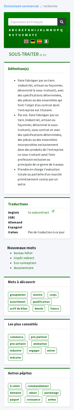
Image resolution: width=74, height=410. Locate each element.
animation (40, 343)
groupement (18, 294)
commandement (38, 386)
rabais (33, 392)
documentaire (24, 268)
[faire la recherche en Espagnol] (40, 41)
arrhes (52, 399)
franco (54, 308)
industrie (15, 350)
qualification (41, 301)
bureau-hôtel (23, 253)
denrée (39, 308)
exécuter (15, 357)
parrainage (51, 392)
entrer (51, 350)
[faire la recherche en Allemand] (34, 41)
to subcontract (38, 212)
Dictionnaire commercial (21, 6)
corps (53, 294)
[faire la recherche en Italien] (47, 41)
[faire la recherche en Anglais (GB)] (27, 41)
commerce (16, 337)
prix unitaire (18, 343)
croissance (33, 399)
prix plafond (39, 337)
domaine (15, 392)
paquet (14, 399)
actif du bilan (18, 308)
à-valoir (15, 386)
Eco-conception (25, 263)
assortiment (17, 301)
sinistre (37, 294)
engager (34, 350)
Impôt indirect (24, 258)
